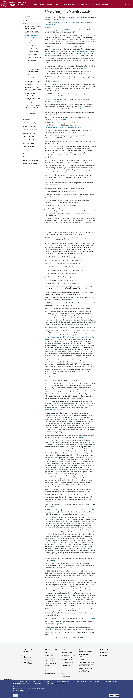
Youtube (104, 655)
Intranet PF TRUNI (49, 655)
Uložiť (16, 695)
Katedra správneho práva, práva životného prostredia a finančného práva (33, 89)
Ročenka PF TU (66, 665)
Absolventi (25, 157)
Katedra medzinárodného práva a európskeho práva (32, 31)
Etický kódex (82, 657)
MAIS (46, 652)
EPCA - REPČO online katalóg (50, 664)
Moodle (64, 671)
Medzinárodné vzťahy (69, 4)
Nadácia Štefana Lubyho (29, 140)
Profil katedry (31, 43)
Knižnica (25, 153)
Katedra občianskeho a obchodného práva (31, 36)
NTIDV (63, 668)
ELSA (63, 673)
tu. (50, 63)
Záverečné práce (32, 77)
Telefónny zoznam (50, 658)
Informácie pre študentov (29, 129)
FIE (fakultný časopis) (68, 662)
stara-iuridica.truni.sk (51, 671)
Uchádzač (50, 4)
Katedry (42, 4)
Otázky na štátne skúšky (34, 57)
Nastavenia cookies (8, 679)
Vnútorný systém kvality (86, 4)
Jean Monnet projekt (33, 65)
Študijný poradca (84, 654)
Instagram (105, 652)
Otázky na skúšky (32, 54)
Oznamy (30, 40)
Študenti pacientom (67, 650)
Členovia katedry (32, 46)
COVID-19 (25, 167)
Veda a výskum (27, 150)
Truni (16, 686)
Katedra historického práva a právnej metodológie (33, 27)
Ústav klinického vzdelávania (33, 102)
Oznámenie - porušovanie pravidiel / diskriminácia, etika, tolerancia (86, 664)
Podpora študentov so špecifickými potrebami (86, 650)
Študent (57, 4)
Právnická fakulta (22, 3)
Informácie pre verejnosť (29, 133)
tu (58, 90)
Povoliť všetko (114, 695)
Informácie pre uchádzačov (30, 126)
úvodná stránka (27, 16)
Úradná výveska (27, 119)
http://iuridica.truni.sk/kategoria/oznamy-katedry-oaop (63, 127)
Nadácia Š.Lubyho (67, 652)
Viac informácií (59, 683)
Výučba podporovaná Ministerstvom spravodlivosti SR (85, 670)
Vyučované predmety (33, 51)
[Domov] (4, 4)
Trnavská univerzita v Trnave (12, 4)
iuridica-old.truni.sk (50, 668)
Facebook (105, 650)
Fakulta (35, 4)
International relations (29, 146)
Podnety (81, 659)
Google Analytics (19, 690)
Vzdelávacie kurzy (102, 4)
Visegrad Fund (66, 676)
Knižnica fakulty (49, 661)
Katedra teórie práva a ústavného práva (31, 94)
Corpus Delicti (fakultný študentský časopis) (68, 656)
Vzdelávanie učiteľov (28, 136)
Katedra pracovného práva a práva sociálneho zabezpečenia (33, 83)
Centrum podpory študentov (30, 163)
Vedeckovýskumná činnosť (32, 61)
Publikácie (30, 74)
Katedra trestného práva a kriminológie (32, 99)
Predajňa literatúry (50, 673)
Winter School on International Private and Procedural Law (33, 69)
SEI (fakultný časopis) (68, 659)
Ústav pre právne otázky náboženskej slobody (31, 112)
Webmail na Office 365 (51, 650)
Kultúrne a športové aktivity (30, 160)
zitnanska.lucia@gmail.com (53, 410)
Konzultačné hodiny (33, 48)
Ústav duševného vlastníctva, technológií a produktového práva (33, 107)
